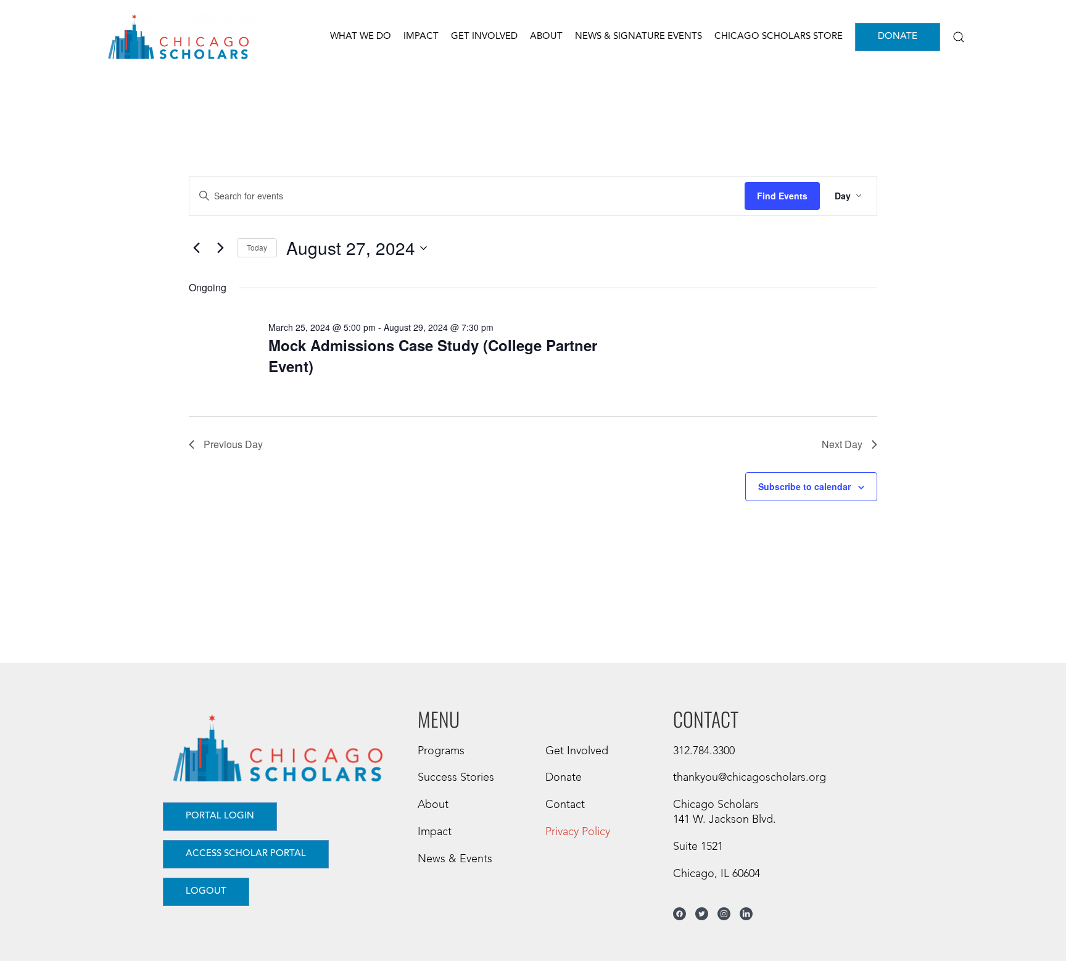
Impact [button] (421, 36)
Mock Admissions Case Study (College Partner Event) (432, 355)
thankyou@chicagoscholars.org (749, 777)
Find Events (782, 195)
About (433, 804)
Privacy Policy (577, 832)
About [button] (546, 36)
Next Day (842, 444)
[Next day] (220, 248)
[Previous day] (196, 248)
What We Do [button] (360, 36)
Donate (897, 36)
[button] (958, 36)
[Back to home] (178, 36)
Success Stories (456, 777)
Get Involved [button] (484, 36)
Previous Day (233, 444)
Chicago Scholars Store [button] (778, 36)
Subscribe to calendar (804, 486)
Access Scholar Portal (246, 854)
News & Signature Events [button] (638, 36)
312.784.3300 (704, 751)
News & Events (455, 859)
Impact (435, 832)
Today (257, 247)
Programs (441, 751)
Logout (206, 891)
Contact (565, 804)
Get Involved (576, 751)
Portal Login (220, 816)
